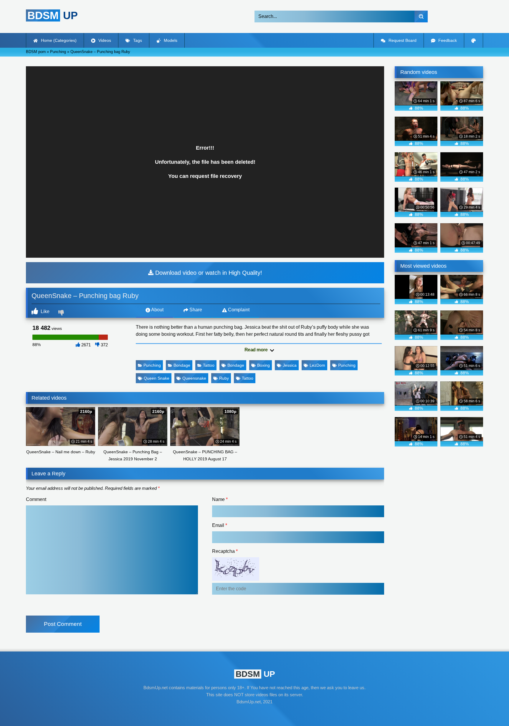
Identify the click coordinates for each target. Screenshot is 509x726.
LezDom (317, 365)
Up (52, 15)
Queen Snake (156, 378)
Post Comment (63, 624)
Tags (137, 40)
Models (170, 40)
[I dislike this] (61, 313)
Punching (152, 365)
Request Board (402, 40)
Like (44, 311)
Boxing (263, 365)
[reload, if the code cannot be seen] (235, 579)
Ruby (224, 378)
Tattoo (208, 365)
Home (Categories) (58, 40)
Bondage (181, 365)
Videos (104, 40)
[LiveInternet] (254, 713)
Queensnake (194, 378)
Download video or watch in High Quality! (207, 272)
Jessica (290, 365)
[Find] (421, 16)
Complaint (238, 309)
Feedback (447, 40)
